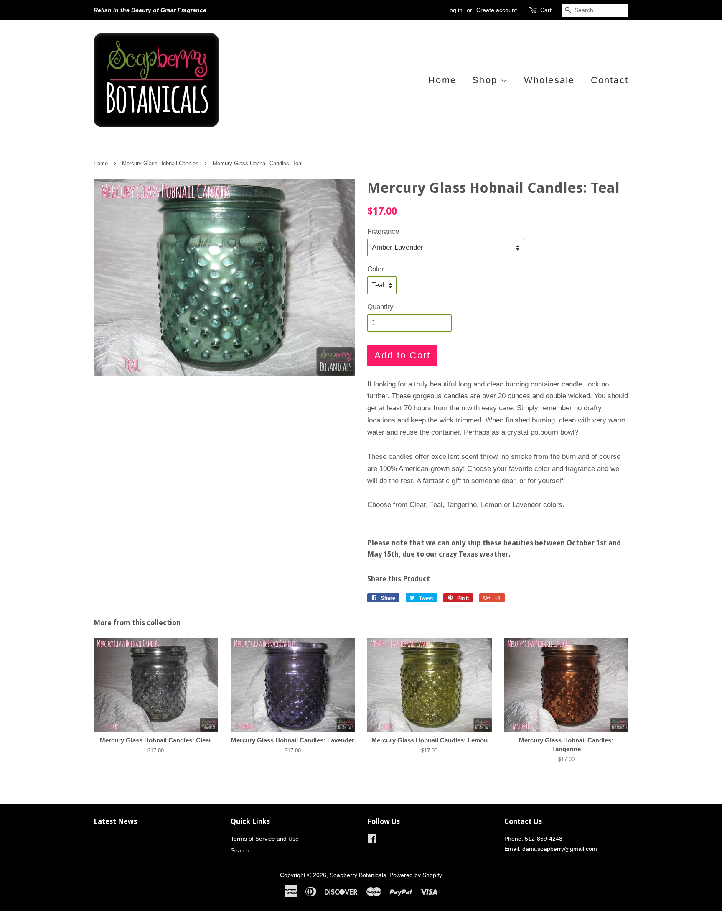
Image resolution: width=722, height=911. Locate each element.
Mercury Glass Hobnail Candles (160, 163)
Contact (609, 80)
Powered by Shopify (415, 875)
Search (240, 850)
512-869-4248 (543, 838)
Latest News (115, 821)
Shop (486, 80)
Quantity (380, 307)
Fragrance (383, 231)
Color (375, 269)
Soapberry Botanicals (358, 875)
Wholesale (549, 80)
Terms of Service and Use (265, 838)
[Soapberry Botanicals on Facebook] (372, 840)
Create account (496, 10)
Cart (546, 10)
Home (442, 80)
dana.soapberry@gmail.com (559, 848)
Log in (454, 10)
